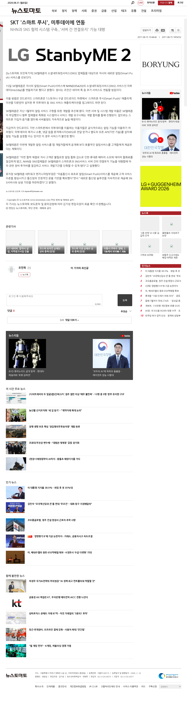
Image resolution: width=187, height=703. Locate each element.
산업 (114, 10)
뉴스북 (25, 275)
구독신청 (153, 686)
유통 (133, 10)
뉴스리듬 (146, 93)
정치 (64, 10)
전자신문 (151, 3)
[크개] (172, 30)
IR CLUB (93, 686)
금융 (104, 10)
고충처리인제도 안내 (110, 686)
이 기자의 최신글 (80, 268)
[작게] (178, 30)
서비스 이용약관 (130, 686)
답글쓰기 (147, 30)
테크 (124, 10)
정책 (74, 10)
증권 (94, 10)
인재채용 (51, 686)
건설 (143, 10)
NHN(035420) (74, 86)
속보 (54, 10)
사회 (84, 10)
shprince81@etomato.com (34, 191)
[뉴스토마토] (26, 10)
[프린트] (157, 30)
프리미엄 (156, 10)
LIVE (140, 3)
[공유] (163, 30)
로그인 (180, 3)
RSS (143, 686)
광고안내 (62, 686)
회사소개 (39, 686)
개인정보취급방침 (78, 686)
